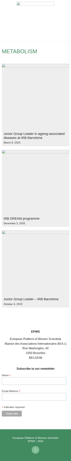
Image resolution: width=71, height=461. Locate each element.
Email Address (11, 390)
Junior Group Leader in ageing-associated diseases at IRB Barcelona (34, 136)
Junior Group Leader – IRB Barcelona (31, 299)
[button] (5, 20)
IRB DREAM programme (22, 218)
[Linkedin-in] (35, 450)
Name (6, 375)
